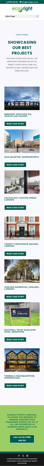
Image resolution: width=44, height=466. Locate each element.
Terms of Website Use (23, 461)
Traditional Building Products (17, 459)
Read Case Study (15, 123)
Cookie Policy (11, 461)
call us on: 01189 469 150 (22, 439)
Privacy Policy (32, 459)
